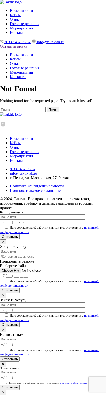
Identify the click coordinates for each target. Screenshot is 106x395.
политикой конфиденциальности (75, 383)
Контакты (18, 32)
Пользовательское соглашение (35, 190)
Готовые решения (24, 24)
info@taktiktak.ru (23, 173)
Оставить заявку (14, 46)
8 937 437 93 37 (22, 169)
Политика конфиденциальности (37, 186)
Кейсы (15, 15)
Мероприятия (21, 28)
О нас (14, 19)
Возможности (21, 10)
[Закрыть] (3, 241)
